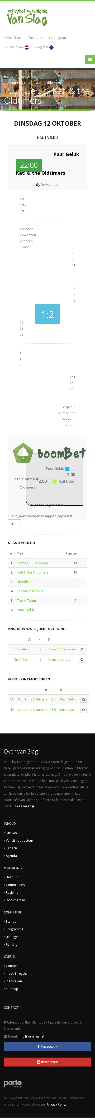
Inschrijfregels (16, 973)
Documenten (15, 900)
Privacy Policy (56, 1104)
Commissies (15, 885)
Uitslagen (13, 937)
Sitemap (12, 989)
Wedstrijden (29, 76)
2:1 (53, 699)
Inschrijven (16, 47)
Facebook (35, 37)
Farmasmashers (30, 591)
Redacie (12, 848)
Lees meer (23, 806)
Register (42, 47)
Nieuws (11, 833)
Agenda (11, 856)
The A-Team (26, 600)
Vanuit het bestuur (19, 840)
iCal (14, 523)
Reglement (13, 892)
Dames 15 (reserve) (32, 563)
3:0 (53, 709)
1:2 (39, 649)
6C (12, 699)
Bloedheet (25, 581)
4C (12, 709)
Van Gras (14, 37)
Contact (11, 966)
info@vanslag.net (31, 1036)
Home (8, 76)
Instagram (58, 37)
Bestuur (12, 877)
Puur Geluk (26, 609)
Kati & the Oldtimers (33, 572)
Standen (12, 921)
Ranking (11, 944)
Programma (14, 929)
